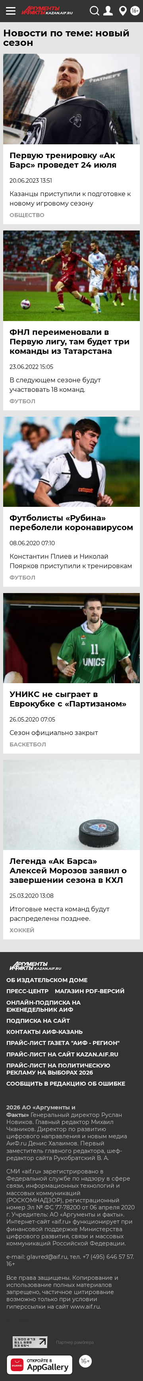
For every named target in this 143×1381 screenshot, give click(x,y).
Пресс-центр (27, 991)
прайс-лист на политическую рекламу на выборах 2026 (58, 1069)
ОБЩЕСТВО (27, 215)
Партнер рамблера (75, 1342)
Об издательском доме (46, 980)
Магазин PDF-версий (90, 991)
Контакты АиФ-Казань (44, 1031)
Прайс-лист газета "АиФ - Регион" (63, 1043)
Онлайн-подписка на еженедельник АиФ (43, 1006)
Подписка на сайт (38, 1020)
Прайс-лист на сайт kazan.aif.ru (62, 1054)
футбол (22, 401)
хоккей (22, 930)
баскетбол (28, 744)
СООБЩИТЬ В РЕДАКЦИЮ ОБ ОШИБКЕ (65, 1083)
